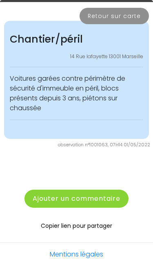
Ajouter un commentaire (76, 198)
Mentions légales (76, 254)
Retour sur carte (114, 16)
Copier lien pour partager (76, 226)
